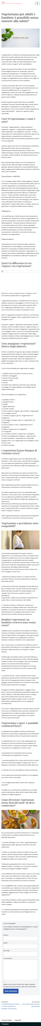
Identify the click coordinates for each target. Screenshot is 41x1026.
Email (5, 943)
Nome (6, 935)
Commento (8, 958)
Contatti (18, 1020)
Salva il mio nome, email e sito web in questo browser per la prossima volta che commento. (19, 985)
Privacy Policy (7, 1020)
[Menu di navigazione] (37, 3)
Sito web (6, 951)
